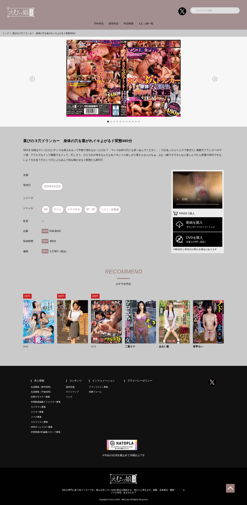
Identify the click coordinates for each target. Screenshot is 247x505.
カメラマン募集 (38, 407)
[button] (32, 79)
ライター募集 (37, 412)
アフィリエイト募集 (98, 387)
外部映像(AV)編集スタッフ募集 (45, 432)
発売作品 (113, 23)
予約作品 (99, 23)
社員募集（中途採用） (41, 392)
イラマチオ (74, 209)
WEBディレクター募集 (41, 427)
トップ (6, 33)
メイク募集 (36, 417)
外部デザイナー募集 (40, 397)
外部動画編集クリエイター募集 (46, 402)
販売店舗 (70, 387)
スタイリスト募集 (39, 422)
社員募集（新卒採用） (41, 387)
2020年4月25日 (52, 186)
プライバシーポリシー (139, 380)
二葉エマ (130, 346)
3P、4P (90, 209)
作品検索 (129, 23)
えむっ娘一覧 (145, 23)
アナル (57, 209)
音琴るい (198, 346)
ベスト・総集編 (110, 209)
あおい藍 (164, 346)
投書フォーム (95, 392)
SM (46, 209)
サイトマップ (72, 392)
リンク (69, 397)
